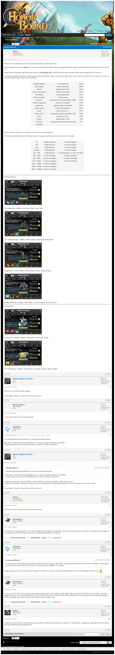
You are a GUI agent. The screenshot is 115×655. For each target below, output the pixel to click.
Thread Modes (106, 47)
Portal (82, 31)
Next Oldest (9, 634)
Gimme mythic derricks (22, 379)
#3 (110, 413)
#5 (110, 462)
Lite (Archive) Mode (54, 649)
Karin (46, 59)
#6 (110, 505)
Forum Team (7, 649)
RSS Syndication (81, 649)
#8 (110, 555)
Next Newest (18, 634)
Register (28, 35)
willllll (15, 611)
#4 (110, 435)
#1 (110, 59)
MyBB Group (25, 652)
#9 (110, 589)
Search (90, 31)
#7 (110, 527)
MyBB (11, 652)
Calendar (100, 31)
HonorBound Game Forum (29, 649)
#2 (110, 387)
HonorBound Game (9, 37)
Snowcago (17, 519)
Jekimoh (16, 427)
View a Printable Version (12, 641)
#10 (110, 619)
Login (22, 35)
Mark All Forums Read (68, 649)
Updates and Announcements (34, 37)
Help (109, 31)
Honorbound (20, 37)
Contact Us (16, 649)
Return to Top (43, 649)
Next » (17, 44)
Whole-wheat (18, 405)
